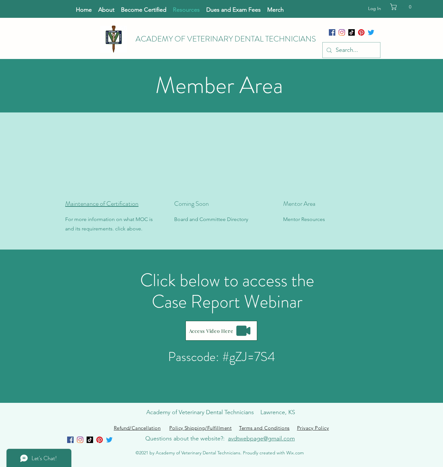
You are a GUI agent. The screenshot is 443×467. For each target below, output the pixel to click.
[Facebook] (332, 32)
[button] (406, 7)
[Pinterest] (361, 32)
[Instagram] (342, 32)
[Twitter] (371, 32)
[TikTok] (351, 32)
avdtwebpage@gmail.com (261, 438)
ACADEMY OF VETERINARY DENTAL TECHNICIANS (226, 38)
